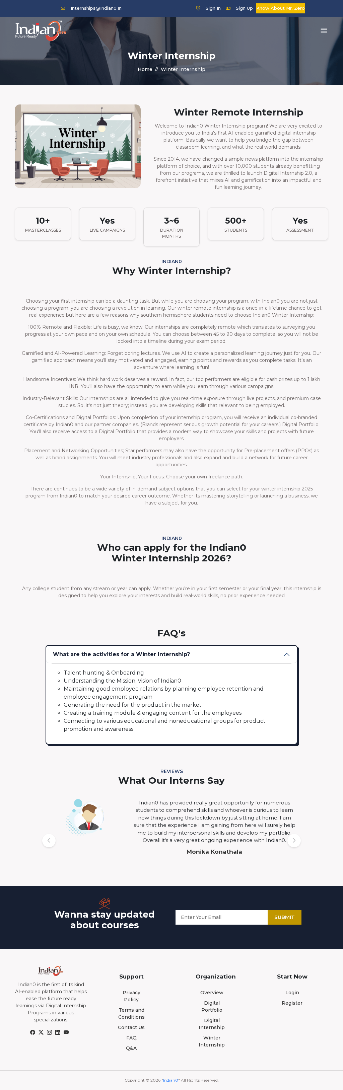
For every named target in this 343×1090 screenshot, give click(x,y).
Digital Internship (212, 1023)
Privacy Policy (131, 996)
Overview (211, 993)
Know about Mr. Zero (280, 8)
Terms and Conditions (131, 1013)
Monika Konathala (214, 851)
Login (292, 993)
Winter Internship (212, 1041)
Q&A (131, 1048)
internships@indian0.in (96, 8)
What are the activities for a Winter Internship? (121, 654)
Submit (284, 917)
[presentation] (49, 840)
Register (292, 1003)
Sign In (213, 8)
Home (145, 69)
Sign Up (244, 8)
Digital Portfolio (211, 1006)
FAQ (131, 1038)
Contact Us (131, 1027)
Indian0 (170, 1080)
